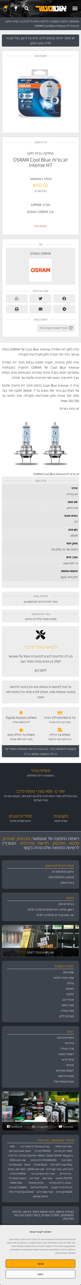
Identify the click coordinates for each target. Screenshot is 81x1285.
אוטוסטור (74, 21)
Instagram (41, 1127)
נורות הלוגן (12, 21)
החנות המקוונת (58, 21)
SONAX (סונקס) (54, 1155)
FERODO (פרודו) (42, 1151)
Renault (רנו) (15, 1164)
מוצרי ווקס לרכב (53, 1169)
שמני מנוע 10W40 (35, 1169)
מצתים (11, 1169)
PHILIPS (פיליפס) (39, 1187)
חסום (40, 1274)
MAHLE (41, 1155)
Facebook (16, 1127)
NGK (12, 1146)
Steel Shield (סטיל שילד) (21, 1192)
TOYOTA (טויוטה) (64, 1178)
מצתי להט (34, 1178)
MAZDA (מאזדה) (64, 1192)
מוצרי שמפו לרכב (44, 1192)
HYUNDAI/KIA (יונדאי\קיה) (43, 1160)
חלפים (44, 21)
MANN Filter (16, 1182)
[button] (75, 8)
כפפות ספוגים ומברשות (20, 1151)
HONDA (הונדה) (18, 1173)
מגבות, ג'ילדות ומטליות (60, 1182)
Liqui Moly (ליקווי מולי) (61, 1164)
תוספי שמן (20, 1169)
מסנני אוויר (66, 1160)
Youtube (67, 1127)
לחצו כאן (40, 670)
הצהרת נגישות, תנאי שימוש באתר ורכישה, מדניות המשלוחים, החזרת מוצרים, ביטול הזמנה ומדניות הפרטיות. (43, 1215)
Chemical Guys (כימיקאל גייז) (35, 1146)
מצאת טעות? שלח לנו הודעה (40, 619)
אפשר (40, 1263)
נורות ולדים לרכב (29, 21)
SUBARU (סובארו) (18, 1187)
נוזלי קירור (13, 1155)
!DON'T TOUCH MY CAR (40, 952)
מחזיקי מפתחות (35, 1182)
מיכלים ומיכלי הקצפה (61, 1187)
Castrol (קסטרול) (17, 1178)
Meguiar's (68, 1155)
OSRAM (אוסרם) (37, 211)
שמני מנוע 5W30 (63, 1146)
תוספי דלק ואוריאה (63, 1151)
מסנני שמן (47, 1178)
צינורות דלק (65, 1173)
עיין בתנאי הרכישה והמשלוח (33, 749)
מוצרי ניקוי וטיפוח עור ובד (43, 1173)
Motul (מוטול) (40, 1164)
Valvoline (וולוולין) (28, 1155)
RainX (27, 1164)
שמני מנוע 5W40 (18, 1160)
